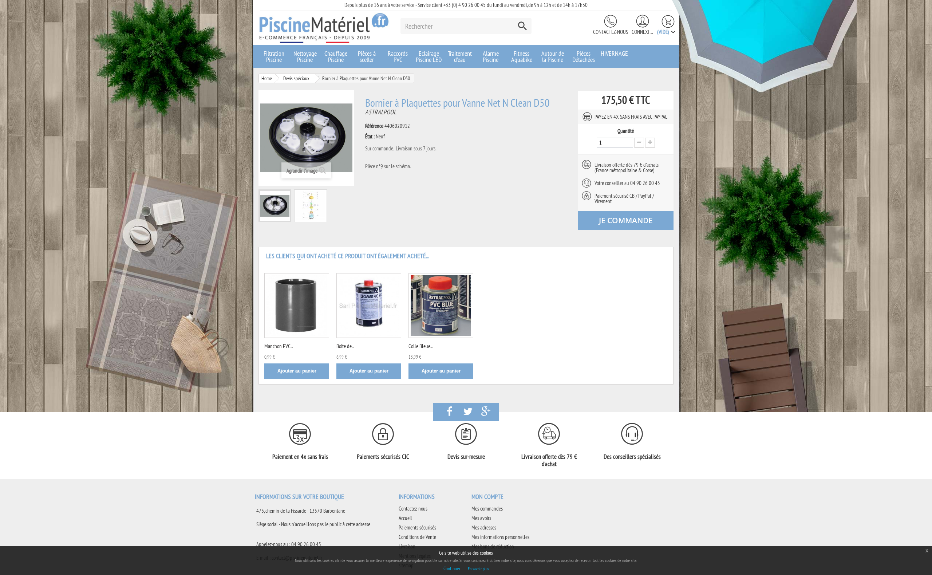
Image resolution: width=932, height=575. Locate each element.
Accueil (405, 518)
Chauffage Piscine (335, 56)
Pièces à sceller (367, 56)
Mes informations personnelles (500, 536)
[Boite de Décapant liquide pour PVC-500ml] (368, 305)
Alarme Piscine (491, 56)
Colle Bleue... (420, 346)
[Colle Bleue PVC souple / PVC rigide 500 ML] (440, 305)
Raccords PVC (398, 56)
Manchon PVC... (278, 346)
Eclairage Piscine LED (429, 56)
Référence (374, 126)
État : (370, 136)
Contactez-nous (610, 31)
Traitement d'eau (460, 56)
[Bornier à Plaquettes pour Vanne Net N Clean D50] (275, 206)
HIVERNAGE (614, 53)
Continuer (452, 568)
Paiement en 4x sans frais (300, 456)
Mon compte (487, 496)
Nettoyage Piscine (305, 56)
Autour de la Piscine (552, 56)
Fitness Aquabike (521, 56)
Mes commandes (487, 508)
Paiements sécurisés (417, 527)
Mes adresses (483, 527)
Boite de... (345, 346)
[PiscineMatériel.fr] (324, 27)
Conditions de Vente (417, 536)
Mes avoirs (481, 518)
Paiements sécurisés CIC (383, 456)
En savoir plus (478, 568)
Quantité (625, 131)
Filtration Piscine (274, 56)
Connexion (642, 31)
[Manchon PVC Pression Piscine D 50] (296, 305)
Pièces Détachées (583, 56)
